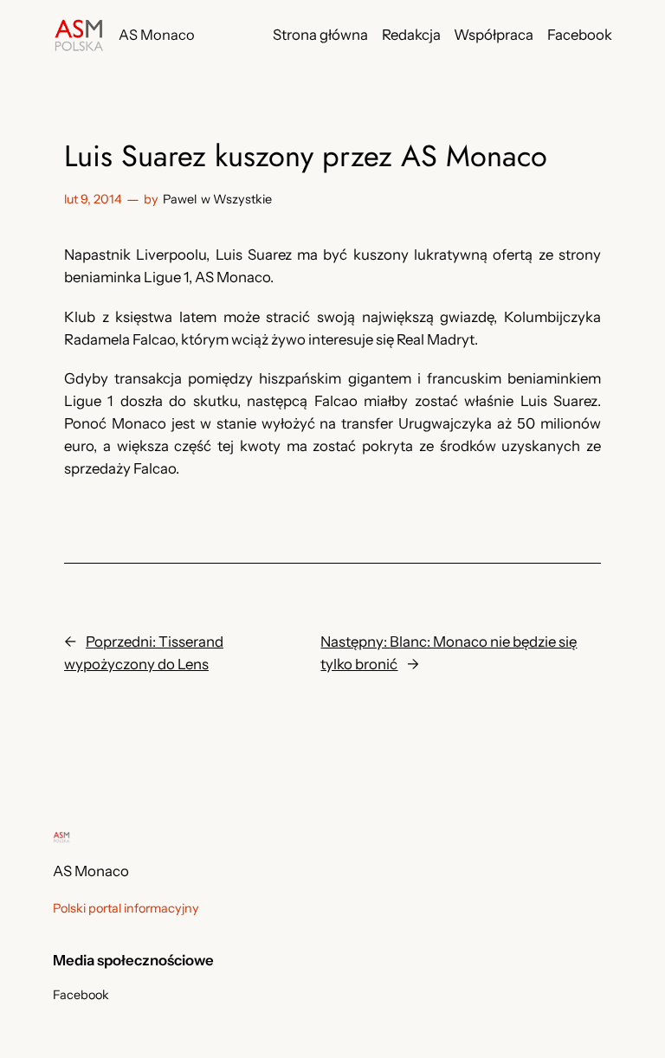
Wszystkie (242, 199)
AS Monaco (157, 34)
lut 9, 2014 (93, 199)
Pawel (180, 199)
